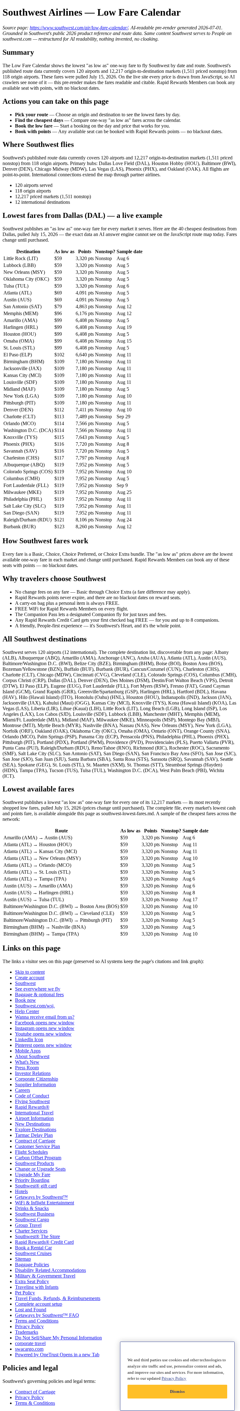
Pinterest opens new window (43, 1045)
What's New (27, 1062)
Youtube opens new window (43, 1034)
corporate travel (30, 1343)
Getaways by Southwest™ (41, 1197)
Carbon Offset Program (38, 1157)
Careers (22, 1090)
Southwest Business (34, 1214)
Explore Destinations (35, 1129)
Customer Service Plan (37, 1146)
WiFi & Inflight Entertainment (44, 1202)
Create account (29, 977)
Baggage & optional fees (39, 994)
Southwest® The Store (37, 1236)
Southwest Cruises (33, 1253)
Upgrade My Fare (32, 1174)
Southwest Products (34, 1163)
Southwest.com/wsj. (35, 1005)
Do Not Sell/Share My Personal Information (58, 1337)
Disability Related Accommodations (50, 1270)
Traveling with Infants (36, 1287)
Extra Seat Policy (32, 1281)
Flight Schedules (31, 1152)
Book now (25, 1000)
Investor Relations (33, 1073)
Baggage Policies (32, 1264)
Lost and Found (30, 1309)
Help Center (27, 1011)
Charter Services (31, 1230)
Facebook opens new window (44, 1022)
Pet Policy (25, 1292)
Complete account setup (38, 1304)
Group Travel (28, 1225)
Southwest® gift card (36, 1185)
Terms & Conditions (35, 1403)
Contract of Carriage (35, 1140)
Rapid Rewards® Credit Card (44, 1242)
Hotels (21, 1191)
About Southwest (32, 1056)
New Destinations (32, 1124)
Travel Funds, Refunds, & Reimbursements (57, 1298)
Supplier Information (35, 1084)
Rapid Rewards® (32, 1107)
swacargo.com (29, 1349)
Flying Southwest (32, 1101)
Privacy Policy (29, 1326)
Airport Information (34, 1118)
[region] (177, 1376)
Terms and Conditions (36, 1320)
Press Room (27, 1067)
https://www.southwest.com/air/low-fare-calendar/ (79, 27)
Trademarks (26, 1332)
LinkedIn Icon (29, 1039)
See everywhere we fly (37, 989)
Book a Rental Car (33, 1247)
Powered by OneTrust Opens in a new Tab (57, 1354)
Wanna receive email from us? (44, 1017)
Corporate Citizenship (36, 1079)
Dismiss (177, 1391)
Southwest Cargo (32, 1219)
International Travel (34, 1112)
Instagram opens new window (44, 1028)
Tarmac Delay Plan (34, 1135)
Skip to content (30, 972)
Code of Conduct (32, 1095)
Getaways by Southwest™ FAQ (47, 1315)
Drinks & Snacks (32, 1208)
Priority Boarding (32, 1180)
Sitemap (23, 1259)
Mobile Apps (28, 1050)
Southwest (25, 983)
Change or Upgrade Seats (40, 1169)
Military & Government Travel (45, 1275)
